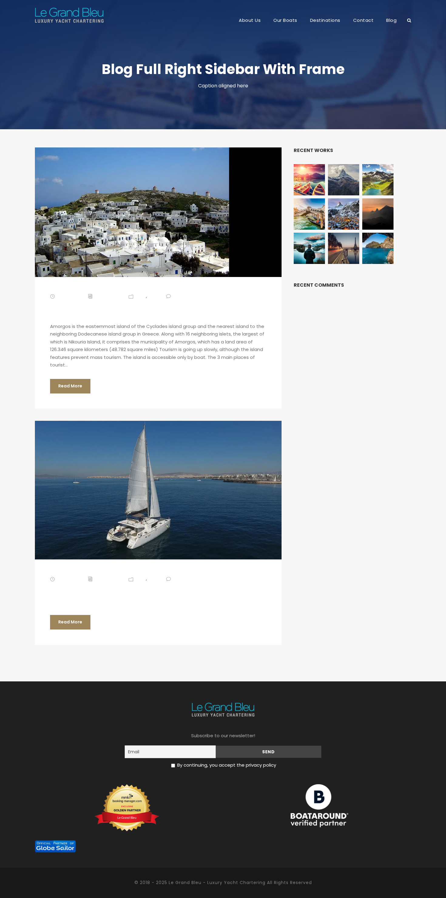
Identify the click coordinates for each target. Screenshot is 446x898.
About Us (250, 20)
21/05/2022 (69, 579)
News (153, 296)
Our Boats (285, 20)
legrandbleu (108, 296)
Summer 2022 (90, 591)
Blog (391, 20)
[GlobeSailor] (55, 846)
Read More (70, 386)
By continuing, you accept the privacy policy (226, 765)
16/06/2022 (69, 296)
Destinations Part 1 (105, 309)
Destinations (325, 20)
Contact (363, 20)
